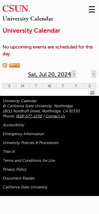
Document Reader (18, 178)
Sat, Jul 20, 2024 (49, 74)
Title (8, 152)
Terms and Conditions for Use (29, 160)
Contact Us (55, 116)
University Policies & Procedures (30, 143)
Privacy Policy (15, 169)
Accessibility (13, 125)
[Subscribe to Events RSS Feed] (6, 65)
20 (92, 93)
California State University (25, 187)
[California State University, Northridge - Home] (16, 9)
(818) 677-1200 (29, 116)
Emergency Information (23, 134)
